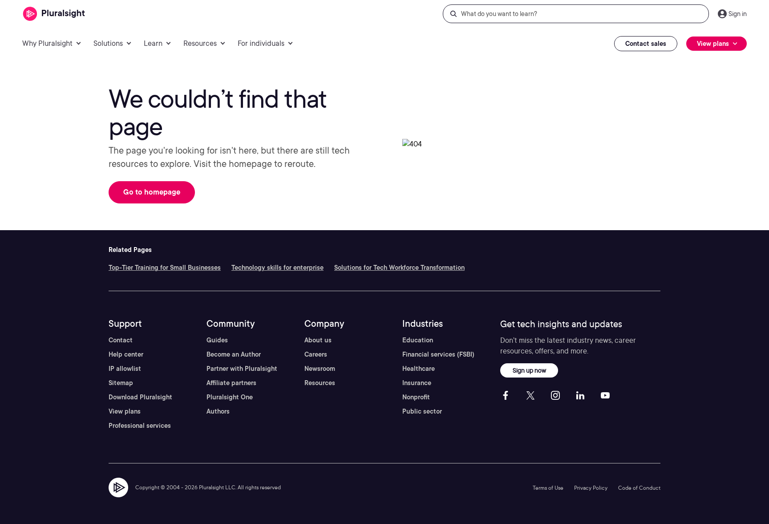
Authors (218, 411)
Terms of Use (548, 488)
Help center (126, 354)
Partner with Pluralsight (241, 368)
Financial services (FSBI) (438, 354)
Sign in (738, 13)
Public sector (422, 411)
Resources (319, 382)
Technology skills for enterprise (277, 267)
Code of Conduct (639, 488)
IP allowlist (125, 368)
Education (417, 340)
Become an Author (233, 354)
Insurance (416, 382)
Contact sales (645, 43)
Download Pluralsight (140, 397)
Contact (121, 340)
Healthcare (418, 368)
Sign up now (529, 370)
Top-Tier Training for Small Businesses (165, 267)
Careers (315, 354)
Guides (217, 340)
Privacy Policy (590, 488)
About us (318, 340)
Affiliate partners (231, 382)
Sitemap (121, 382)
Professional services (140, 425)
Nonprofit (416, 397)
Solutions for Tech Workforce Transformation (399, 267)
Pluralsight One (229, 397)
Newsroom (319, 368)
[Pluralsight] (54, 14)
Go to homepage (151, 192)
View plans (125, 411)
